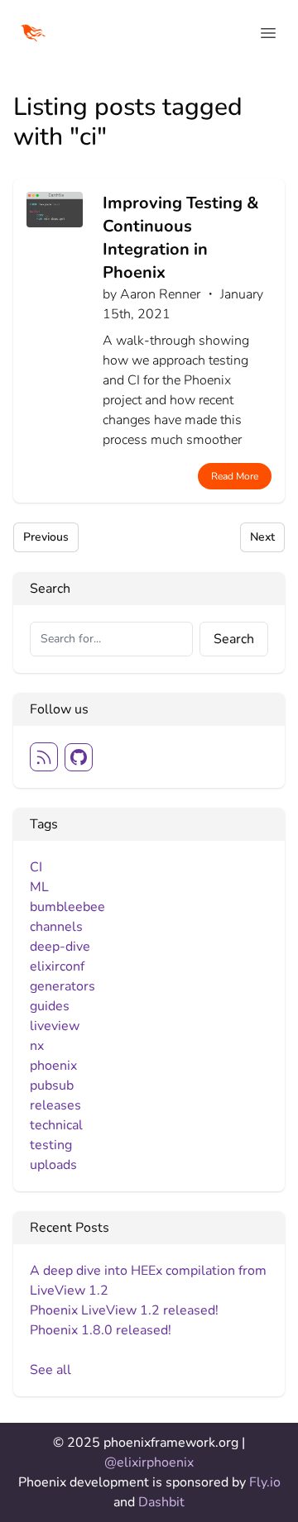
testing (51, 1145)
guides (50, 1006)
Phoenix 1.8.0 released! (100, 1330)
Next (262, 537)
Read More (234, 476)
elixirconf (57, 966)
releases (55, 1105)
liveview (54, 1026)
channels (56, 927)
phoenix (53, 1066)
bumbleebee (67, 907)
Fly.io (265, 1482)
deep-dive (60, 947)
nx (37, 1046)
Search (234, 639)
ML (39, 887)
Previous (46, 537)
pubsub (52, 1085)
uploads (53, 1165)
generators (62, 986)
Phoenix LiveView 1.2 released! (124, 1310)
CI (36, 867)
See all (50, 1370)
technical (56, 1125)
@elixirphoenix (149, 1462)
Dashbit (161, 1502)
